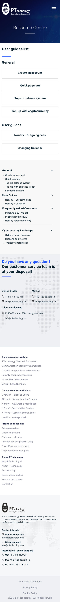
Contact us (7, 484)
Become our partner (12, 479)
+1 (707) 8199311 (16, 554)
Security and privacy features (17, 375)
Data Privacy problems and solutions (21, 370)
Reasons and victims (16, 239)
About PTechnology (12, 466)
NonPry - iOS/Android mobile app (19, 403)
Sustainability (8, 470)
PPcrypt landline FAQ (16, 216)
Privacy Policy (30, 587)
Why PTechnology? (12, 461)
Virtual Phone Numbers (14, 384)
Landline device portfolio (14, 417)
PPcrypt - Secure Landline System (19, 399)
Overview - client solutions (15, 394)
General (7, 170)
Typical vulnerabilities (16, 242)
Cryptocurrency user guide (15, 450)
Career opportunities (12, 475)
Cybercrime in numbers (17, 235)
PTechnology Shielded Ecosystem (19, 361)
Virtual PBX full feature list (15, 379)
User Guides (9, 195)
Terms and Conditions (30, 581)
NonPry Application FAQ (18, 220)
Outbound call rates (12, 437)
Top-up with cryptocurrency (20, 186)
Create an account (15, 175)
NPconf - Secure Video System (18, 408)
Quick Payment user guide (15, 446)
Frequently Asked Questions (19, 208)
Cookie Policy (30, 593)
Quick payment (13, 179)
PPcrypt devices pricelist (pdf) (17, 441)
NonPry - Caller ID (15, 203)
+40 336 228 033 (16, 564)
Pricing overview (10, 428)
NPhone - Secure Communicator (18, 412)
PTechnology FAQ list (16, 213)
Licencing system (14, 190)
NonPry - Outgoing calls (18, 199)
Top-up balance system (17, 183)
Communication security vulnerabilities (21, 365)
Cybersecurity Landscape (17, 230)
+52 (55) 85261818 (17, 559)
